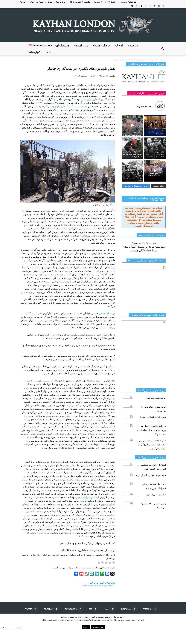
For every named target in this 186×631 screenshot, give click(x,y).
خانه (48, 52)
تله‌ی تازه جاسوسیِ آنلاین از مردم (151, 475)
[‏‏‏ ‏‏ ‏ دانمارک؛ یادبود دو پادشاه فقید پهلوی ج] (132, 125)
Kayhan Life (42, 45)
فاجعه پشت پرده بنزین (156, 398)
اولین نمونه (86, 99)
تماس (31, 2)
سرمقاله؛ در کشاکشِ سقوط (153, 417)
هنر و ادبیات (81, 45)
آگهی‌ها (23, 2)
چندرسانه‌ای (62, 45)
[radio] (113, 563)
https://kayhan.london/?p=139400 (98, 585)
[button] (162, 49)
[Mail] (155, 6)
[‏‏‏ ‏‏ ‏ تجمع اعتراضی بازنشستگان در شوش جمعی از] (155, 171)
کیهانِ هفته (34, 52)
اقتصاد (119, 45)
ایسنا (97, 497)
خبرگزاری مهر (83, 497)
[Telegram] (141, 6)
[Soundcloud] (146, 6)
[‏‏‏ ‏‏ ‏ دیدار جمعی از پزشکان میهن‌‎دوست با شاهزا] (155, 125)
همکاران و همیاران (44, 2)
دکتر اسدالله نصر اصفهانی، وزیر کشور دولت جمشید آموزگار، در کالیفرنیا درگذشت (151, 444)
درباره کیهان (60, 2)
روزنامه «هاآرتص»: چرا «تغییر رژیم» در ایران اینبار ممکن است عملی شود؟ (151, 430)
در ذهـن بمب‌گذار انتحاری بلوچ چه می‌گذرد (64, 106)
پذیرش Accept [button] (98, 627)
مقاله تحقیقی (105, 313)
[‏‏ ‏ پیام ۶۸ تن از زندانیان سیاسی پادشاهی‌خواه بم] (155, 148)
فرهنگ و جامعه (102, 45)
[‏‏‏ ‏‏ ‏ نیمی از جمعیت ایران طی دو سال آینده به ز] (132, 148)
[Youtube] (132, 6)
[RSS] (150, 6)
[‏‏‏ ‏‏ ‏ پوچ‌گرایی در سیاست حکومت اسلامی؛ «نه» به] (132, 171)
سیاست (133, 45)
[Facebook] (164, 6)
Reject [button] (85, 627)
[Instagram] (159, 6)
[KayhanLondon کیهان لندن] (93, 25)
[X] (137, 6)
